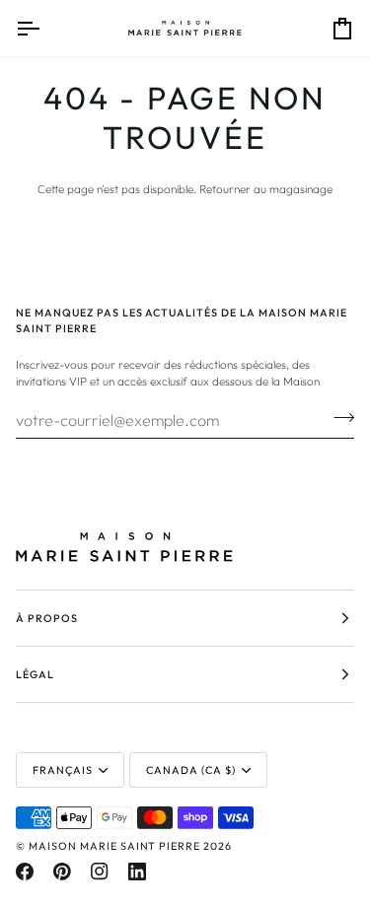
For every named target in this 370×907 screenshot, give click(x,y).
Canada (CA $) (191, 770)
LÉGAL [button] (35, 674)
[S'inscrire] (338, 417)
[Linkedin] (137, 871)
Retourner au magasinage (266, 188)
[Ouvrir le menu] (45, 28)
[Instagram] (100, 871)
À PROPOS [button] (47, 618)
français (63, 770)
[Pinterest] (62, 871)
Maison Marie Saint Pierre (114, 846)
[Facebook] (25, 871)
